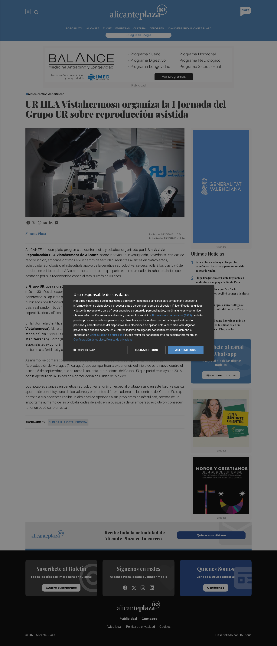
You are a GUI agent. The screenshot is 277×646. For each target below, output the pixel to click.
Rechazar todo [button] (146, 350)
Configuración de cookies (89, 339)
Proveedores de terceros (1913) (172, 315)
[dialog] (138, 323)
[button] (84, 350)
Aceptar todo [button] (185, 350)
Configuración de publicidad (107, 334)
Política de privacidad (119, 339)
